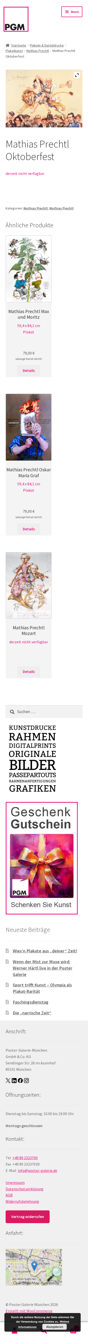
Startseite (18, 45)
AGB (9, 1195)
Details (29, 370)
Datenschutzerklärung (25, 1188)
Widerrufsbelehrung (22, 1201)
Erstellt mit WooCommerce (29, 1310)
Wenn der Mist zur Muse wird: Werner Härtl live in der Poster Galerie (42, 968)
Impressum (15, 1182)
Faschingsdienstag (30, 1002)
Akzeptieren (54, 1327)
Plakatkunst (14, 51)
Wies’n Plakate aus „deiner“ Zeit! (45, 951)
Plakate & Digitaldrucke (47, 45)
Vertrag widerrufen (27, 1216)
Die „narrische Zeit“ (32, 1013)
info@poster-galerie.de (37, 1170)
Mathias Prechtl (37, 51)
